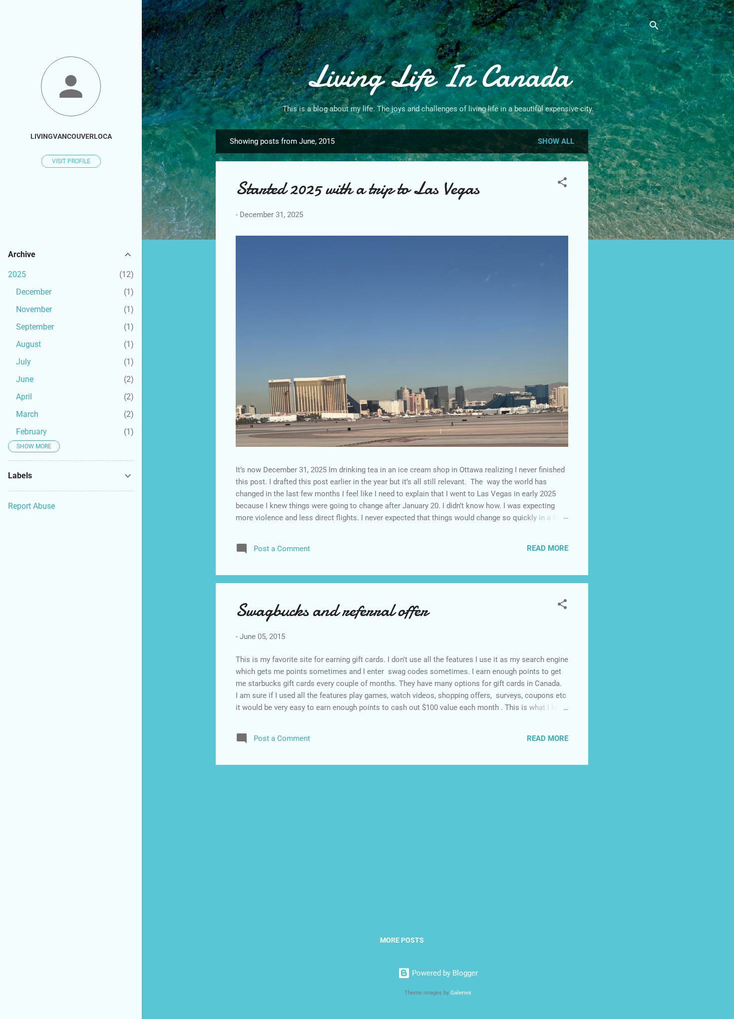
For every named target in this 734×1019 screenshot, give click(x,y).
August (28, 344)
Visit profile (71, 161)
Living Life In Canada (438, 76)
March (27, 414)
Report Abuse (31, 506)
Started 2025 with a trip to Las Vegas (357, 188)
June (24, 379)
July (23, 361)
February (31, 431)
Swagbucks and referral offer (332, 610)
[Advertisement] (628, 287)
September (35, 327)
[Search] (654, 27)
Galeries (460, 993)
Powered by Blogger (444, 973)
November (34, 309)
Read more (547, 548)
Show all (556, 141)
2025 (17, 274)
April (24, 396)
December (33, 292)
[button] (562, 184)
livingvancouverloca (71, 136)
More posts (402, 940)
